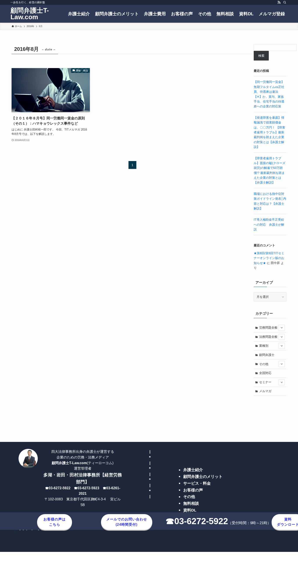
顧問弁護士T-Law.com (29, 13)
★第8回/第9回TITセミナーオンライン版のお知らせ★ (269, 258)
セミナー (265, 382)
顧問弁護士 (266, 355)
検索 (261, 55)
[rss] (279, 2)
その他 (263, 364)
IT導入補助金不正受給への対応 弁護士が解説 (269, 224)
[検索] (285, 2)
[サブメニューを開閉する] (282, 328)
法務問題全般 (268, 336)
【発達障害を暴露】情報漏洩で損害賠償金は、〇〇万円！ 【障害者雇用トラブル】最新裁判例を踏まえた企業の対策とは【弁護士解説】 (269, 132)
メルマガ (265, 391)
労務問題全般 (268, 327)
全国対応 (265, 373)
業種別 (263, 345)
